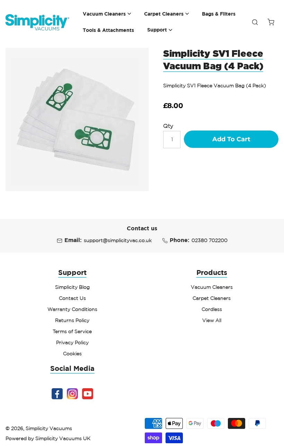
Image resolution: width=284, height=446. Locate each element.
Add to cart (231, 139)
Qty (168, 126)
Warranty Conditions (72, 309)
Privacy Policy (72, 342)
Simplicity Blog (72, 287)
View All (211, 320)
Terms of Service (72, 331)
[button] (107, 14)
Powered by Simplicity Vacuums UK (48, 438)
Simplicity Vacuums (49, 428)
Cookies (72, 353)
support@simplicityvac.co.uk (118, 240)
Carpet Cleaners (212, 298)
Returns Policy (72, 320)
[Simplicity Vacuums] (37, 22)
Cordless (212, 309)
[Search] (255, 22)
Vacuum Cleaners (212, 287)
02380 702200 (210, 240)
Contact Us (72, 298)
